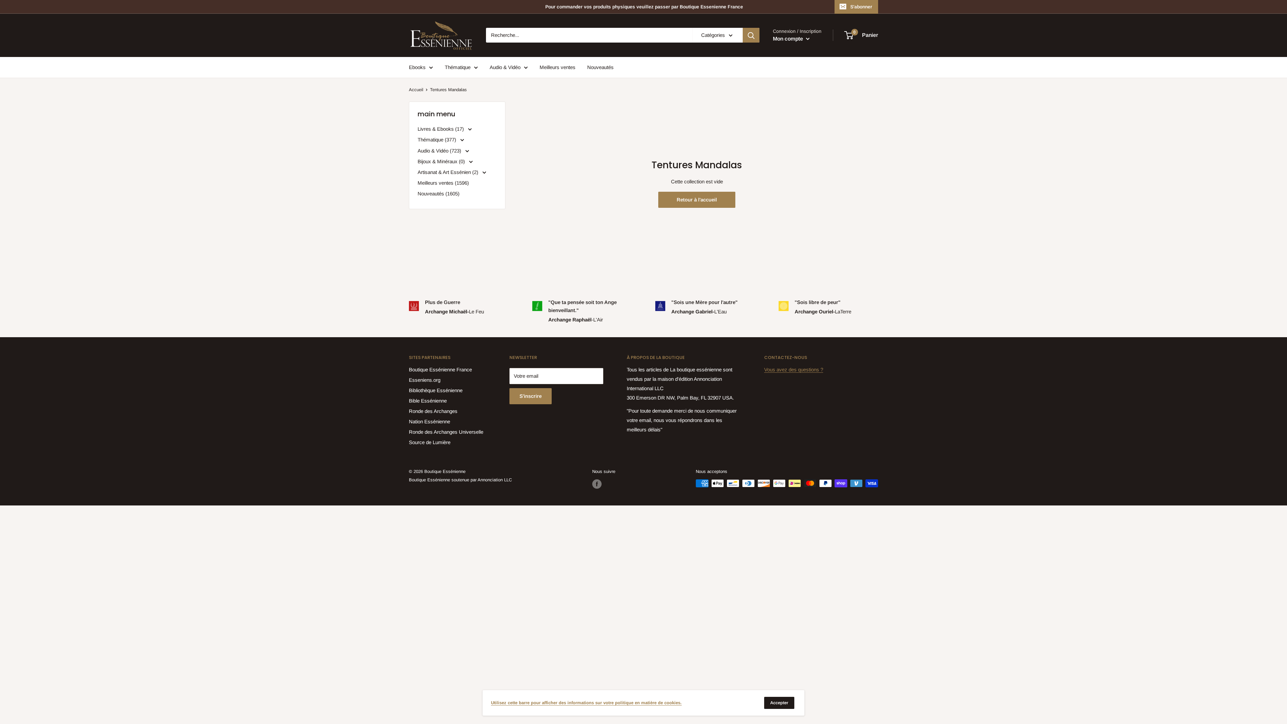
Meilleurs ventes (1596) (443, 183)
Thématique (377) (437, 139)
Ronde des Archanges (433, 411)
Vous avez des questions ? (793, 369)
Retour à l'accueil (697, 199)
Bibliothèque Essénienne (436, 390)
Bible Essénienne (428, 401)
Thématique (458, 67)
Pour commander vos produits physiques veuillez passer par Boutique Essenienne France (644, 6)
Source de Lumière (429, 442)
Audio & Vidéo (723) (440, 151)
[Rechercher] (751, 35)
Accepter (779, 702)
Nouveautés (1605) (438, 193)
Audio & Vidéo (505, 67)
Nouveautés (600, 67)
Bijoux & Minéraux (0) (442, 161)
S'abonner (861, 6)
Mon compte (788, 39)
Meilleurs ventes (557, 67)
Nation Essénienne (429, 421)
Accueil (416, 89)
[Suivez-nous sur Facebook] (597, 484)
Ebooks (417, 67)
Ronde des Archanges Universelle (446, 432)
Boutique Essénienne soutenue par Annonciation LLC (460, 479)
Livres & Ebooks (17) (441, 129)
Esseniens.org (424, 380)
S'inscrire (530, 396)
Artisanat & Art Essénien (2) (449, 172)
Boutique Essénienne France (440, 369)
